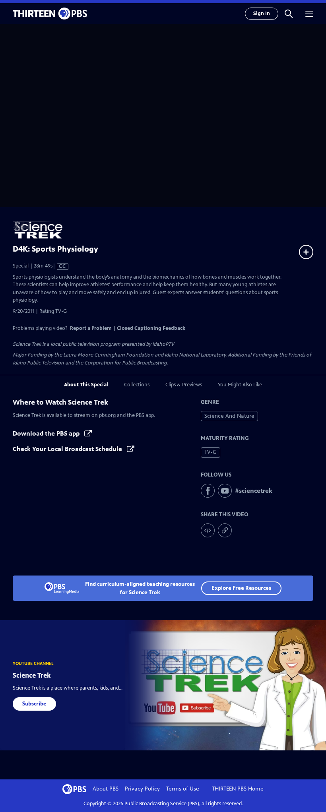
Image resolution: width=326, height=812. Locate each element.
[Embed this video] (208, 530)
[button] (288, 13)
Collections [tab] (136, 385)
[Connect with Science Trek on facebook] (208, 491)
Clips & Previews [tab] (183, 385)
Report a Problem (91, 328)
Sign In (261, 13)
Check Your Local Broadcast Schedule (68, 449)
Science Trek (32, 675)
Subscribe (34, 703)
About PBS (105, 788)
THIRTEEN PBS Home (238, 788)
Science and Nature (229, 416)
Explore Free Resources (241, 588)
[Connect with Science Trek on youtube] (225, 491)
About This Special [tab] (86, 385)
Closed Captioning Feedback (151, 328)
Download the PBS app (47, 433)
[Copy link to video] (225, 530)
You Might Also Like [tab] (240, 385)
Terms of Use (182, 788)
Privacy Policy (142, 788)
